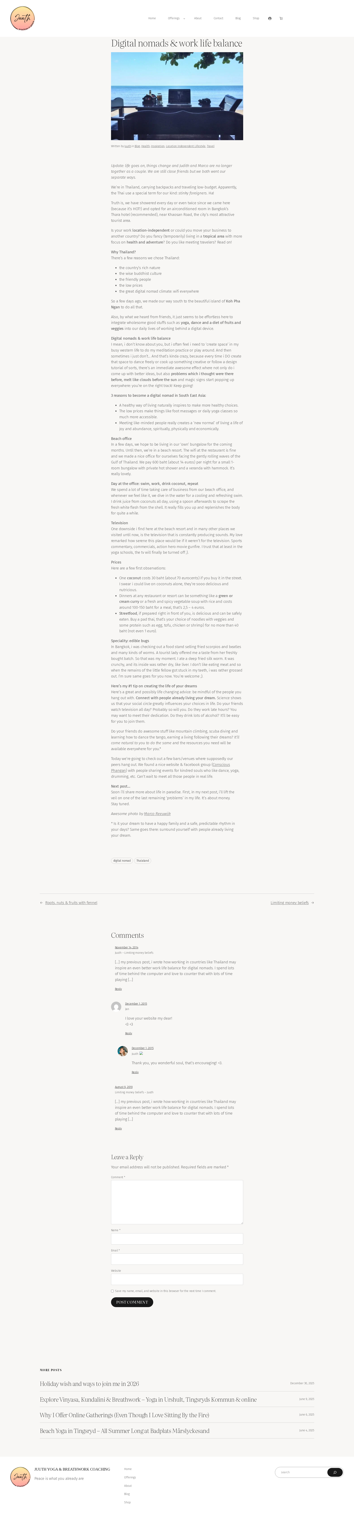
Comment (118, 1177)
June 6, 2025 (306, 1414)
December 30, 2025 (302, 1383)
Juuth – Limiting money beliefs (134, 953)
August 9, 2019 (124, 1087)
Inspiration (158, 146)
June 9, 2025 (306, 1399)
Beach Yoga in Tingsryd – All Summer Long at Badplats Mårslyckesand (124, 1430)
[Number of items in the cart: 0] (281, 18)
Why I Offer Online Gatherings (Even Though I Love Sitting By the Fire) (124, 1414)
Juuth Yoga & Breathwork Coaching (72, 1469)
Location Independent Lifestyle (185, 146)
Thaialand (142, 860)
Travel (210, 146)
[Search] (335, 1472)
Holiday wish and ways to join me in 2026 (89, 1383)
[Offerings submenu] (184, 18)
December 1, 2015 (136, 1003)
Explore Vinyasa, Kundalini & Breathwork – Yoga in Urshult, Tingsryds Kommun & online (148, 1399)
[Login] (269, 18)
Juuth (127, 146)
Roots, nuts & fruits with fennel (71, 902)
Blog (137, 146)
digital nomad (122, 860)
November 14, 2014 (126, 947)
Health (145, 146)
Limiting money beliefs (290, 902)
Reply (118, 989)
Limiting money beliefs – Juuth (134, 1092)
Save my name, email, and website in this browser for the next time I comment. (165, 1291)
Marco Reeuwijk (157, 813)
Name (115, 1230)
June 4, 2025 (306, 1430)
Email (115, 1250)
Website (116, 1271)
